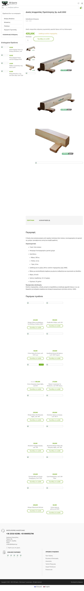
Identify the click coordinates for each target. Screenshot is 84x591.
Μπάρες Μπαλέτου (9, 18)
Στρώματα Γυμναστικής (10, 29)
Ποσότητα (28, 36)
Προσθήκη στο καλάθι (43, 39)
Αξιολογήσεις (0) (44, 220)
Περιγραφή (30, 220)
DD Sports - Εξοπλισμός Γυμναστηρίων (22, 582)
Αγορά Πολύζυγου (51, 566)
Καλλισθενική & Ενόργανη (32, 19)
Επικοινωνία (49, 569)
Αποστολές (49, 561)
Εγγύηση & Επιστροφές (52, 558)
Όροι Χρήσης (49, 555)
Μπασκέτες (7, 22)
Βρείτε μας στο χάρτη (14, 547)
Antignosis (80, 582)
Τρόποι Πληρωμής (51, 564)
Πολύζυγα (7, 26)
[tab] (30, 220)
